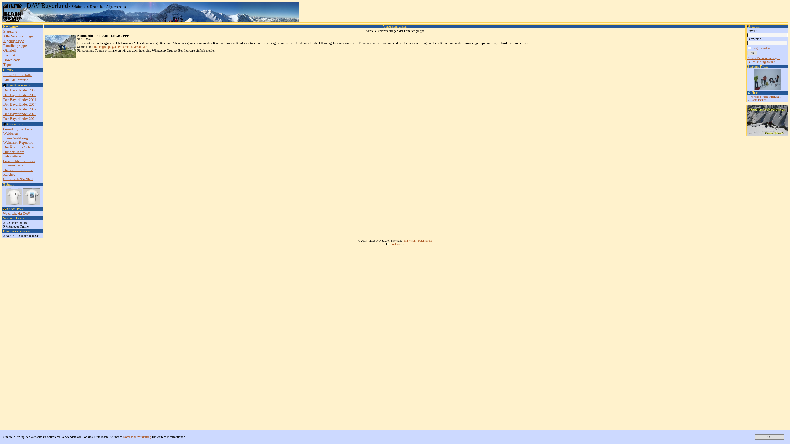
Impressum (410, 240)
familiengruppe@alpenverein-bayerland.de (119, 47)
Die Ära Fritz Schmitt (19, 147)
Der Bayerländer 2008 (19, 95)
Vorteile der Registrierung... (766, 96)
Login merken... (759, 99)
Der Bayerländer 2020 (19, 114)
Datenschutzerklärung (137, 437)
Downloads (11, 60)
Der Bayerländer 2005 (19, 90)
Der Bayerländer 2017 (19, 109)
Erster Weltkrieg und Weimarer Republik (18, 140)
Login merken (761, 48)
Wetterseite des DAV (16, 213)
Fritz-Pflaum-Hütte (17, 75)
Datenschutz (425, 240)
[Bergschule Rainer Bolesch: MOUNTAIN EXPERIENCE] (767, 134)
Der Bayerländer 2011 (19, 100)
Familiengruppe (15, 46)
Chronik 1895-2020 (18, 179)
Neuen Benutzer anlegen (763, 58)
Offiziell (9, 50)
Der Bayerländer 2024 (19, 119)
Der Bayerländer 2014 (19, 104)
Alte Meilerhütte (15, 80)
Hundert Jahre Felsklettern (13, 154)
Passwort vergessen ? (761, 62)
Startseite (10, 31)
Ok (769, 437)
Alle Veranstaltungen (19, 36)
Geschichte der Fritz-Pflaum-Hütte (19, 163)
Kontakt (9, 55)
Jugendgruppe (13, 41)
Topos (7, 64)
